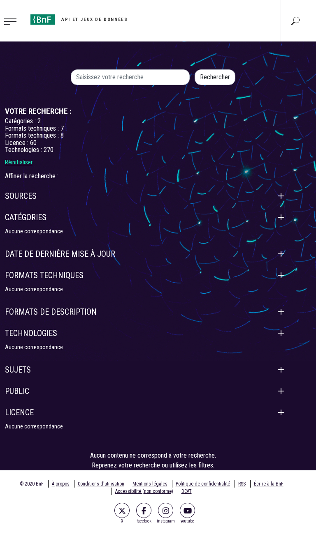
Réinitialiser (19, 162)
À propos (61, 484)
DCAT (186, 491)
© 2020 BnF (32, 484)
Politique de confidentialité (203, 484)
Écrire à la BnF (268, 484)
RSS (242, 484)
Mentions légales (149, 484)
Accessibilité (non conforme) (144, 491)
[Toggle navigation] (13, 21)
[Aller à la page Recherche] (295, 20)
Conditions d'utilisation (101, 484)
